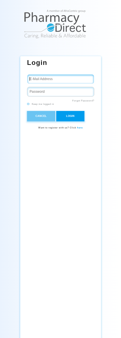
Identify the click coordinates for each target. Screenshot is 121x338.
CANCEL (41, 116)
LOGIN (70, 116)
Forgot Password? (83, 100)
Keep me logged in (42, 104)
